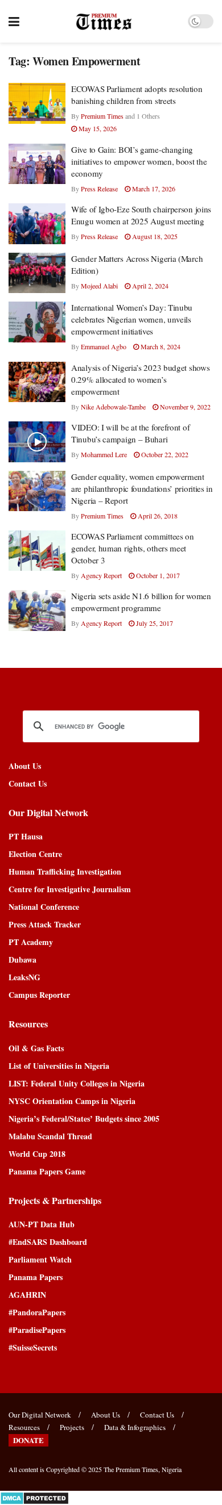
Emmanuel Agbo (103, 346)
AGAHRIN (27, 1295)
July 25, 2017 (153, 623)
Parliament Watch (40, 1259)
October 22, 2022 (163, 454)
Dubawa (22, 959)
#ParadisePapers (37, 1330)
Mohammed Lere (104, 454)
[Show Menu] (14, 21)
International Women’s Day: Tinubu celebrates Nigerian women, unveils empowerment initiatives (131, 319)
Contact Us (28, 783)
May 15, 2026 (97, 128)
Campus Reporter (39, 995)
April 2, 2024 (149, 285)
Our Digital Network (40, 1415)
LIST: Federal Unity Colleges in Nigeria (77, 1083)
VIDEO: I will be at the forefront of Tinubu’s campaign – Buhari (130, 433)
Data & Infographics (135, 1427)
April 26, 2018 (157, 515)
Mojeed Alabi (99, 285)
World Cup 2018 (37, 1154)
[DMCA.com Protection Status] (34, 1496)
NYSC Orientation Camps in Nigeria (72, 1101)
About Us (25, 766)
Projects (72, 1427)
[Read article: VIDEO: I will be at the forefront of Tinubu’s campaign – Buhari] (37, 441)
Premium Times (102, 115)
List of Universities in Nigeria (59, 1066)
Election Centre (35, 854)
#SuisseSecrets (33, 1347)
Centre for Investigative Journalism (70, 889)
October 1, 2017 (157, 575)
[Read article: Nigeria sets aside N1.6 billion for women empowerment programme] (37, 610)
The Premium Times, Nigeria (143, 1469)
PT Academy (31, 942)
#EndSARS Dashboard (48, 1242)
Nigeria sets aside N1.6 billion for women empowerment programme (141, 601)
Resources (24, 1427)
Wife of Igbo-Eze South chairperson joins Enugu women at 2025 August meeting (141, 215)
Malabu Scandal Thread (50, 1136)
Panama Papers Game (47, 1171)
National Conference (44, 907)
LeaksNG (24, 977)
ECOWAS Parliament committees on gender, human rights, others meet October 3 (132, 548)
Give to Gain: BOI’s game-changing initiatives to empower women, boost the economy (139, 161)
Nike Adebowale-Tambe (113, 406)
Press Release (99, 188)
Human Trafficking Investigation (65, 871)
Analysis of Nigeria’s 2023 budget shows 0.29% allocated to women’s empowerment (140, 379)
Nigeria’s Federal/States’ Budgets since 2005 (84, 1118)
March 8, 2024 (159, 346)
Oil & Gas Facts (36, 1048)
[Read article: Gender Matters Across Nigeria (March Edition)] (37, 273)
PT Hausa (26, 836)
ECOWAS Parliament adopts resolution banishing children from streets (137, 94)
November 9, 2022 (184, 406)
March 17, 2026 (152, 188)
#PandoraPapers (37, 1312)
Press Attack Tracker (45, 924)
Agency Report (101, 575)
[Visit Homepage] (104, 21)
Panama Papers (36, 1277)
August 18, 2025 (154, 236)
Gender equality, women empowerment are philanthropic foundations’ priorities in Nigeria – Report (142, 488)
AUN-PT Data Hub (42, 1224)
